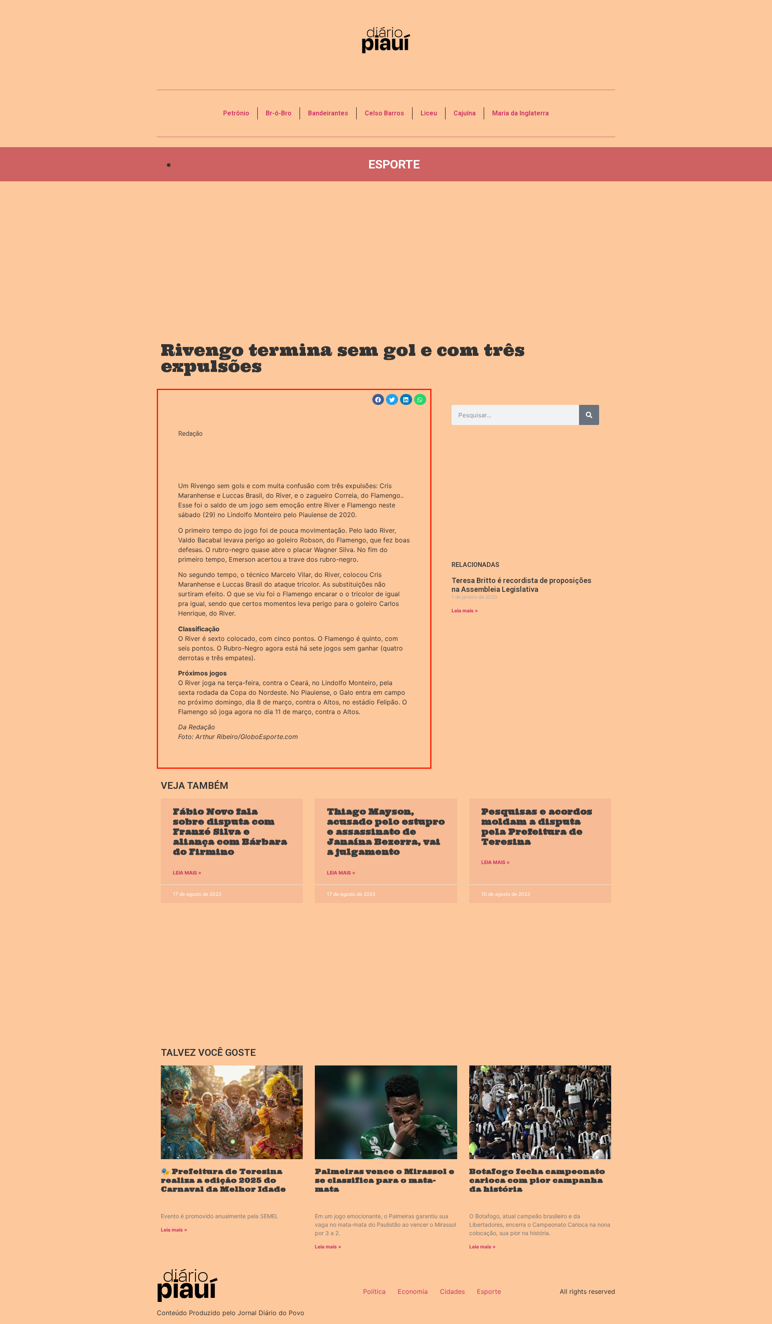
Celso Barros (384, 113)
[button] (378, 399)
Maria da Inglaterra (520, 113)
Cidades (452, 1291)
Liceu (429, 113)
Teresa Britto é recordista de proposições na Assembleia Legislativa (521, 584)
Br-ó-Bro (279, 113)
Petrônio (236, 113)
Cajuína (465, 113)
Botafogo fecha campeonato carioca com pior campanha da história (537, 1180)
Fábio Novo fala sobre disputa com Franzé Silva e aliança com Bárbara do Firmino (230, 832)
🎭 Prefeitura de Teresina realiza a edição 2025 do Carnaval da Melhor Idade (223, 1180)
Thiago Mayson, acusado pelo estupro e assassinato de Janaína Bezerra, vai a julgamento (386, 832)
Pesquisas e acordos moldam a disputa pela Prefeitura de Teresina (536, 827)
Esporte (394, 164)
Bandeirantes (328, 113)
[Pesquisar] (589, 415)
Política (374, 1291)
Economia (413, 1291)
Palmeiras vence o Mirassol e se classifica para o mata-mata (384, 1180)
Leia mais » (465, 611)
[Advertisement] (386, 253)
